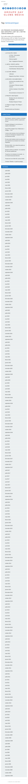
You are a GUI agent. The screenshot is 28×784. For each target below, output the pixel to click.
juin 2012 (7, 644)
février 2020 (8, 394)
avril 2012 (7, 650)
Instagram (18, 8)
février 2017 (8, 487)
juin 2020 (7, 383)
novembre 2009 (8, 735)
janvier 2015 (8, 554)
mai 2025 (7, 214)
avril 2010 (7, 720)
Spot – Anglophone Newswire (16, 61)
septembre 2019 (9, 403)
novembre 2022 (8, 301)
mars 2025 (7, 220)
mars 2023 (7, 289)
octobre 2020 (8, 371)
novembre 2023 (8, 266)
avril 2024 (7, 252)
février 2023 (8, 292)
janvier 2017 (8, 490)
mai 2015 (7, 543)
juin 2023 (7, 281)
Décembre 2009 (9, 732)
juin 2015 (7, 540)
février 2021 (8, 359)
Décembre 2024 (9, 228)
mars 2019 (7, 415)
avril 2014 (7, 580)
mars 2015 (7, 548)
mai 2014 (7, 577)
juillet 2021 (7, 345)
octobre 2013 (8, 598)
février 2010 (8, 726)
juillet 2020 (7, 380)
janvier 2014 (8, 589)
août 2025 (7, 205)
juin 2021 (7, 348)
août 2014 (7, 569)
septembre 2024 (9, 237)
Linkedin (13, 8)
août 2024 (7, 240)
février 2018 (8, 452)
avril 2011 (7, 685)
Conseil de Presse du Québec (16, 66)
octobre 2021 (8, 336)
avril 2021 (7, 353)
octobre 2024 (8, 234)
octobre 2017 (8, 464)
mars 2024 (7, 255)
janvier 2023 (8, 295)
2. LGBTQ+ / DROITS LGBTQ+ (12, 64)
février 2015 (8, 551)
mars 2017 (7, 484)
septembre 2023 (9, 272)
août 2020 (7, 377)
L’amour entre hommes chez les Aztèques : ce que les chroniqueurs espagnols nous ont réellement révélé (15, 135)
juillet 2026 (7, 173)
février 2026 (8, 188)
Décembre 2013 (9, 592)
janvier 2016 (8, 522)
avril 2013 (7, 615)
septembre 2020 (9, 374)
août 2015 (7, 534)
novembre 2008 (8, 769)
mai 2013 (7, 612)
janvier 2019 (8, 420)
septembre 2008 (9, 775)
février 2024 (8, 257)
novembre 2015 (8, 528)
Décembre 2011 (9, 662)
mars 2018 (7, 449)
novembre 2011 (8, 665)
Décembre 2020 (9, 365)
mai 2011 (7, 682)
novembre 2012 (8, 630)
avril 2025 (7, 217)
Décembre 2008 (9, 767)
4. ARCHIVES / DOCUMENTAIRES (13, 79)
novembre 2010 (8, 700)
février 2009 (8, 761)
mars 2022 (7, 324)
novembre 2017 (8, 461)
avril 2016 (7, 513)
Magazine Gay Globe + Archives (16, 76)
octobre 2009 (8, 737)
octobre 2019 (8, 400)
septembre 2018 (9, 432)
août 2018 (7, 435)
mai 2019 (7, 409)
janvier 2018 (8, 455)
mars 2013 (7, 618)
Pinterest (10, 8)
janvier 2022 (8, 330)
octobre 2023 (8, 269)
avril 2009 (7, 755)
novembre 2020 (8, 368)
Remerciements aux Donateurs (12, 109)
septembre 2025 (9, 202)
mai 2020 (7, 385)
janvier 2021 (8, 362)
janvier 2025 (8, 225)
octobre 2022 (8, 304)
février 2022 (8, 327)
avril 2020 (7, 388)
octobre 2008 (8, 772)
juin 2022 (7, 316)
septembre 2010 (9, 705)
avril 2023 (7, 287)
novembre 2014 (8, 560)
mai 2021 (7, 351)
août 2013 (7, 604)
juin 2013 (7, 609)
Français (6, 3)
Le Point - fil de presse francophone (17, 44)
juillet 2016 (7, 505)
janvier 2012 (8, 659)
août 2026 (7, 170)
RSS (20, 8)
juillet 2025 (7, 208)
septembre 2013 (9, 601)
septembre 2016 (9, 499)
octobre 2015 (8, 531)
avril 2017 (7, 481)
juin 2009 (7, 749)
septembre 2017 (9, 467)
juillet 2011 (7, 676)
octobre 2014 (8, 563)
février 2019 (8, 417)
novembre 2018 (8, 426)
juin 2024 (7, 246)
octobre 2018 (8, 429)
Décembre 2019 (9, 397)
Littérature (11, 74)
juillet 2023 (7, 278)
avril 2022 (7, 321)
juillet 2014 (7, 572)
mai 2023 (7, 284)
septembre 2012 (9, 636)
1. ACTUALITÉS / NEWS (11, 53)
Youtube (15, 8)
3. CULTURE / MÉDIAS (10, 71)
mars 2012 (7, 653)
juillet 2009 (7, 746)
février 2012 (8, 656)
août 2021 (7, 342)
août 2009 (7, 743)
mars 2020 (7, 391)
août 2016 (7, 502)
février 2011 (8, 691)
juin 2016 (7, 508)
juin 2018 (7, 441)
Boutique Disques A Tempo (15, 101)
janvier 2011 (8, 694)
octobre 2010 (8, 703)
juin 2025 (7, 211)
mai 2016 (7, 511)
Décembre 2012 (9, 627)
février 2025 (8, 223)
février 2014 (8, 586)
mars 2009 (7, 758)
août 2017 (7, 470)
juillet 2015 (7, 537)
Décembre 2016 (9, 493)
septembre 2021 (9, 339)
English (5, 4)
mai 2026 (7, 179)
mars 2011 (7, 688)
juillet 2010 (7, 711)
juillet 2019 (7, 406)
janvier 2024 (8, 260)
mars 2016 (7, 516)
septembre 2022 (9, 307)
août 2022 (7, 310)
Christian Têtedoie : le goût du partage (14, 161)
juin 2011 (7, 679)
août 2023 (7, 275)
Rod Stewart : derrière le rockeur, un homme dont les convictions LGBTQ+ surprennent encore (15, 120)
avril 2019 (7, 412)
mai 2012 (7, 647)
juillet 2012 (7, 641)
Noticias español (13, 59)
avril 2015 (7, 545)
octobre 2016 (8, 496)
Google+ (8, 8)
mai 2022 (7, 319)
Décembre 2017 (9, 458)
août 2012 (7, 639)
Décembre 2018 (9, 423)
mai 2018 (7, 444)
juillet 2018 (7, 438)
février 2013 (8, 621)
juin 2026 (7, 176)
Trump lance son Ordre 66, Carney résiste (14, 158)
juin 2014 (7, 575)
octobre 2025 (8, 199)
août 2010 (7, 708)
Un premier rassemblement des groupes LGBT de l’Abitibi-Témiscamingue (13, 31)
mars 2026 (7, 185)
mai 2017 (7, 479)
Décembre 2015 (9, 525)
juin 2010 (7, 714)
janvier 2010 (8, 729)
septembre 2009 (9, 740)
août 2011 (7, 673)
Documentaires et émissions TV (16, 92)
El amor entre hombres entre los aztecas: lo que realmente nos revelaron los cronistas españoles (15, 141)
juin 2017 (7, 476)
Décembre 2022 (9, 298)
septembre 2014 (9, 566)
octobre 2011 (8, 668)
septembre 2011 (9, 671)
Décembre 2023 (9, 263)
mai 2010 (7, 717)
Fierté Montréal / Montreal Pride (16, 68)
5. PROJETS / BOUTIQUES (11, 95)
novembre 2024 (8, 231)
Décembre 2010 (9, 697)
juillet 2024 (7, 243)
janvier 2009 (8, 764)
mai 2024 (7, 249)
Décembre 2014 (9, 557)
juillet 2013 (7, 607)
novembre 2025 (8, 196)
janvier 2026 (8, 191)
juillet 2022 (7, 313)
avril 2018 (7, 447)
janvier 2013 (8, 624)
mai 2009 (7, 752)
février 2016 (8, 519)
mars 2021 (7, 356)
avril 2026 (7, 182)
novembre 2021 (8, 333)
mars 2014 (7, 583)
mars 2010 (7, 723)
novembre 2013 (8, 595)
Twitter (6, 8)
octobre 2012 (8, 633)
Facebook (3, 8)
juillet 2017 (7, 473)
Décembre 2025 (9, 193)
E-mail (23, 8)
